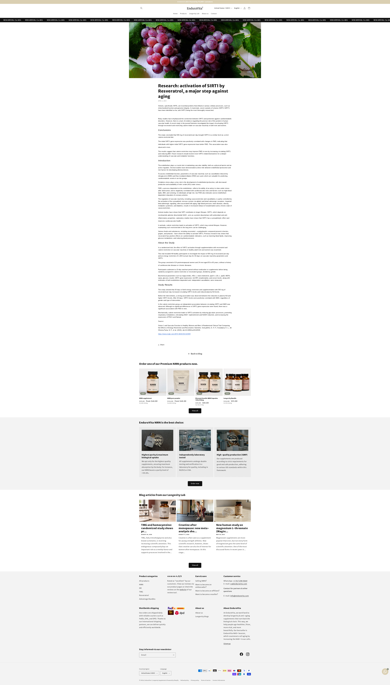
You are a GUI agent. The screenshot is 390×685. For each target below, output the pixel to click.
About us (199, 613)
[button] (141, 8)
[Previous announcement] (140, 2)
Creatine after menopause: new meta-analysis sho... (194, 528)
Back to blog (196, 354)
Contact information (219, 680)
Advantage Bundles (147, 599)
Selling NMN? (201, 581)
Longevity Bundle (230, 398)
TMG (141, 592)
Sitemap (227, 644)
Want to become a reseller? (206, 594)
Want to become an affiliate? (207, 591)
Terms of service (206, 680)
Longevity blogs (202, 616)
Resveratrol (144, 595)
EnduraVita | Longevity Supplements (156, 680)
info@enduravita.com (239, 596)
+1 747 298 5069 (240, 581)
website (183, 590)
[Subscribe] (173, 655)
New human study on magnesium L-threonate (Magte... (232, 528)
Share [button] (162, 345)
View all (195, 411)
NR (140, 588)
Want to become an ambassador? (203, 586)
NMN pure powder (173, 398)
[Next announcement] (250, 2)
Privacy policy (195, 680)
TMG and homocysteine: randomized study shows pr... (157, 528)
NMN (141, 585)
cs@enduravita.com (238, 584)
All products (144, 581)
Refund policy (185, 680)
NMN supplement (145, 398)
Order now (195, 483)
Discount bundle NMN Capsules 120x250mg (206, 399)
